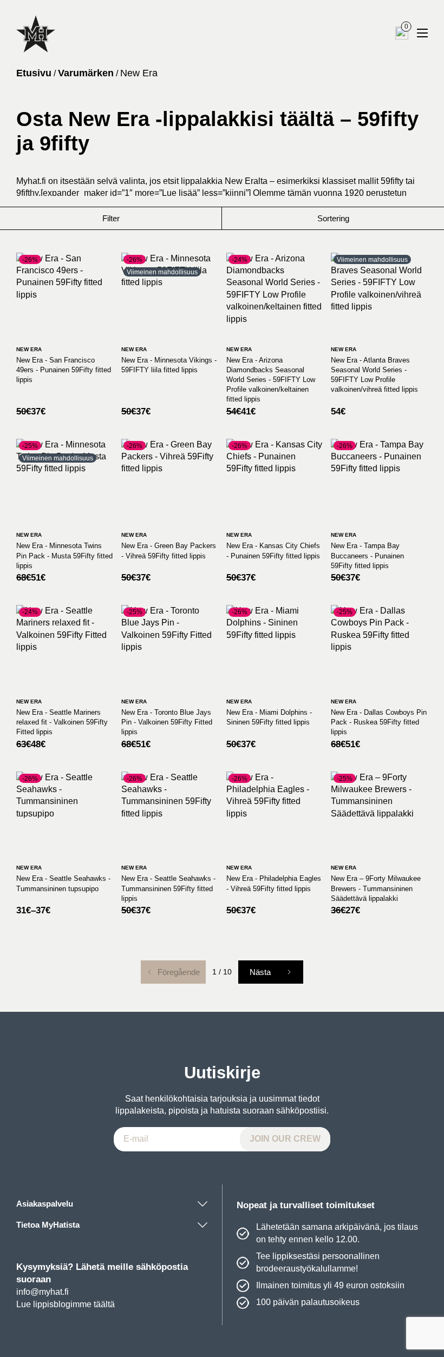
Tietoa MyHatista (48, 1224)
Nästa (260, 972)
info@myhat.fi (42, 1291)
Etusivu (33, 73)
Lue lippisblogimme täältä (65, 1304)
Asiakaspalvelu (44, 1203)
